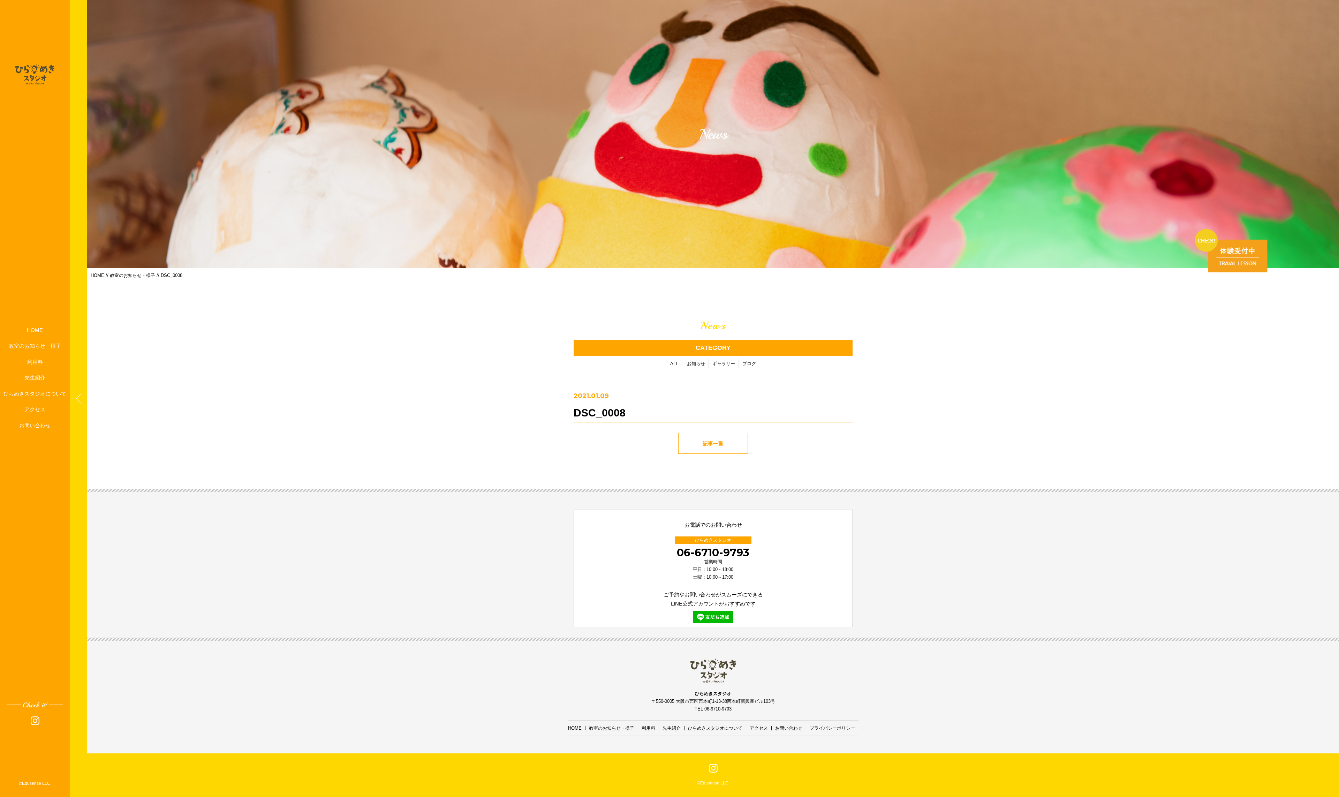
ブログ (749, 363)
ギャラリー (723, 363)
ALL (674, 363)
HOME (35, 330)
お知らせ (696, 363)
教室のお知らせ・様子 (35, 346)
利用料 (35, 361)
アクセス (34, 409)
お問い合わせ (35, 425)
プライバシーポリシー (832, 728)
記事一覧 (713, 443)
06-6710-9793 (713, 552)
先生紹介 (34, 378)
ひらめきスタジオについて (34, 393)
